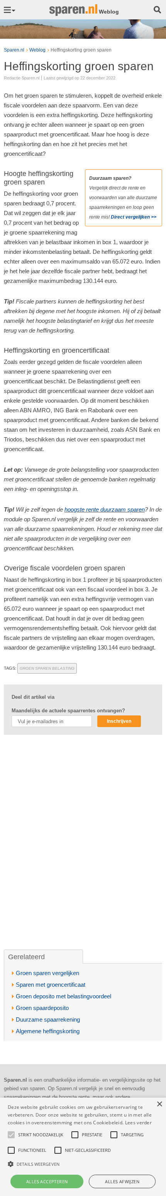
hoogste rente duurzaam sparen (104, 509)
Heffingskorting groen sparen (81, 50)
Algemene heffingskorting (48, 1031)
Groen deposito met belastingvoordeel (63, 996)
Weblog (37, 50)
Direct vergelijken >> (133, 217)
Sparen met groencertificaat (50, 984)
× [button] (159, 1104)
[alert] (83, 1147)
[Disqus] (83, 842)
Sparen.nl (14, 50)
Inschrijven (119, 721)
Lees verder (138, 1122)
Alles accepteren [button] (47, 1181)
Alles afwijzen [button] (122, 1181)
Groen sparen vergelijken (47, 973)
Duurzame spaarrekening (48, 1019)
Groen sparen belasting (47, 668)
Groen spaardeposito (42, 1008)
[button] (83, 1164)
